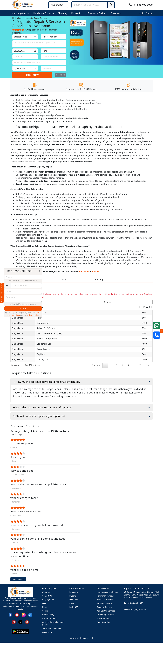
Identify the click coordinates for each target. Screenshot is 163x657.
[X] (20, 622)
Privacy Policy (48, 614)
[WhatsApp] (156, 326)
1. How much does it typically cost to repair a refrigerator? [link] (46, 381)
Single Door (17, 317)
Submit (23, 308)
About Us (46, 592)
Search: (107, 302)
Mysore (72, 596)
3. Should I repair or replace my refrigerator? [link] (39, 416)
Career (45, 611)
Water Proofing (103, 622)
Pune (71, 603)
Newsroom (47, 632)
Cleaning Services (104, 607)
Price (146, 307)
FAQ (44, 603)
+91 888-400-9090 (142, 4)
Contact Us (47, 596)
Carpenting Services (105, 614)
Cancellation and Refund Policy (53, 623)
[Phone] (156, 335)
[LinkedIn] (30, 615)
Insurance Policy (49, 618)
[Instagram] (23, 615)
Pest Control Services (106, 611)
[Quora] (27, 622)
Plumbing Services (105, 603)
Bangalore (73, 592)
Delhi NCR (73, 607)
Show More (18, 579)
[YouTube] (17, 615)
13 (140, 365)
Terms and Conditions (51, 628)
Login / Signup (146, 13)
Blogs (44, 607)
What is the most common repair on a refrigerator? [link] (42, 407)
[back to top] (157, 646)
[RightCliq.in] (22, 4)
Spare (40, 307)
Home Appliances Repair (107, 592)
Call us (95, 271)
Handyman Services (105, 596)
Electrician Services (105, 599)
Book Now (32, 74)
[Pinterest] (13, 622)
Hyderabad (74, 599)
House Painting (103, 618)
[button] (20, 13)
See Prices (60, 75)
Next (148, 365)
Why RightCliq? (48, 599)
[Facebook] (10, 615)
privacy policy (33, 315)
